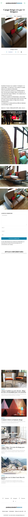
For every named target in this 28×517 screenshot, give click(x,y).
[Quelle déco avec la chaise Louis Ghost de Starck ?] (14, 465)
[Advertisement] (14, 71)
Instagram (15, 498)
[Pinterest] (19, 498)
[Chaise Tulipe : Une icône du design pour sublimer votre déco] (14, 435)
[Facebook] (3, 498)
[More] (21, 52)
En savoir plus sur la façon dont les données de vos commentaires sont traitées (12, 243)
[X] (13, 501)
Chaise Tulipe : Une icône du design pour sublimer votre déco (12, 448)
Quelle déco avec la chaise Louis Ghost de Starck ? (12, 478)
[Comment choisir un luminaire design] (14, 408)
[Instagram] (11, 498)
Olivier (10, 16)
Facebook (7, 498)
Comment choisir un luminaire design (12, 420)
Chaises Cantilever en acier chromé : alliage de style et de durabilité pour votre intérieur (13, 391)
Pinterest (23, 498)
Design (3, 389)
